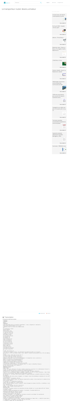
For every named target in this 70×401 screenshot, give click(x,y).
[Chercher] (40, 3)
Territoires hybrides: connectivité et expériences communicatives (59, 122)
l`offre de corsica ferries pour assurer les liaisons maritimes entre (58, 96)
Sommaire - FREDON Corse (59, 146)
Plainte (48, 313)
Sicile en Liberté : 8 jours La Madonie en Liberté (59, 71)
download (42, 313)
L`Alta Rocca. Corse (57, 60)
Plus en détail (62, 23)
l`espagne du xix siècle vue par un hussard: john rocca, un (59, 109)
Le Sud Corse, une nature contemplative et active (58, 15)
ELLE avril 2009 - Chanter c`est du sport (58, 26)
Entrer (55, 2)
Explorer (48, 2)
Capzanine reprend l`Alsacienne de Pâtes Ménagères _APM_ (57, 134)
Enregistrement (60, 2)
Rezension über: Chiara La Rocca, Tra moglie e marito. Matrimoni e (59, 49)
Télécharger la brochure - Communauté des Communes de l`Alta (58, 83)
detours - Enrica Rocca (57, 37)
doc (8, 3)
